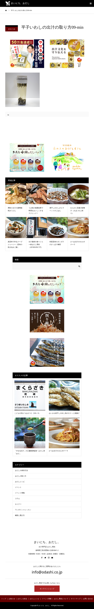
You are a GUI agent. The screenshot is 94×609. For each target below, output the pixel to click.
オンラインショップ (47, 589)
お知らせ (12, 599)
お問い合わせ (88, 599)
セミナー (18, 504)
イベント (18, 487)
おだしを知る (22, 599)
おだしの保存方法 (21, 470)
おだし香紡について (61, 599)
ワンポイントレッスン (23, 510)
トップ (3, 599)
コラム (17, 498)
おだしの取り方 (20, 476)
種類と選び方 (20, 515)
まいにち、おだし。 (47, 542)
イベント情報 (20, 493)
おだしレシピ (20, 481)
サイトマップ (76, 599)
